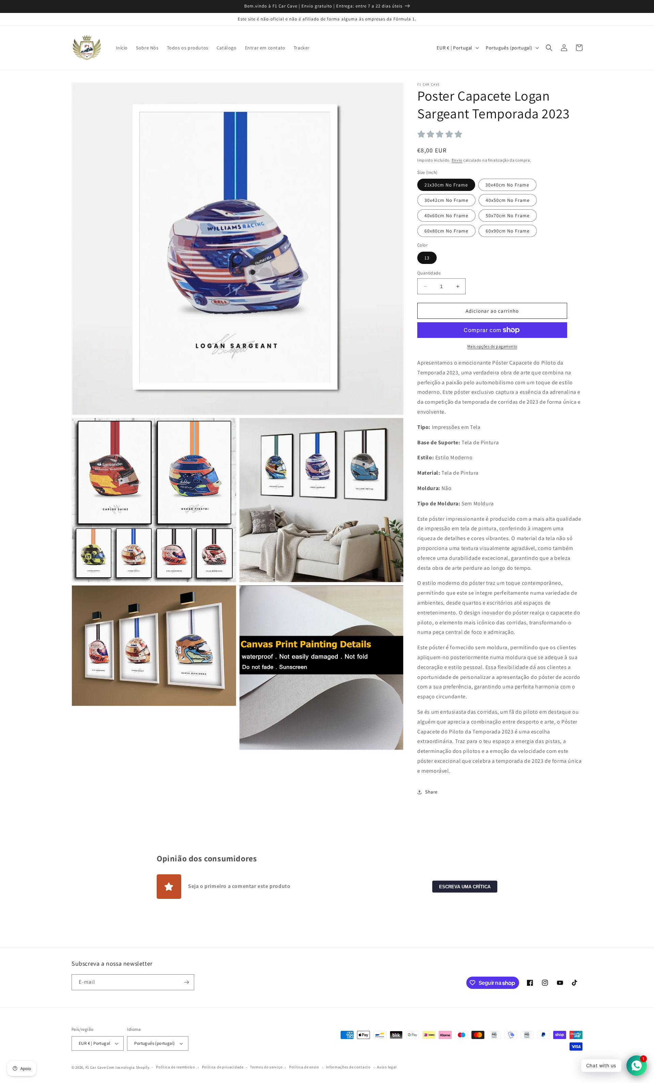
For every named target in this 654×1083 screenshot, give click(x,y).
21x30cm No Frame (446, 185)
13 (427, 258)
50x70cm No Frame (508, 215)
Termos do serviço (266, 1067)
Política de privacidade (223, 1067)
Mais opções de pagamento (492, 346)
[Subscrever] (186, 982)
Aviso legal (387, 1067)
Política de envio (304, 1067)
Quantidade (428, 273)
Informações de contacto (348, 1067)
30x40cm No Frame (507, 185)
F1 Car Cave (95, 1067)
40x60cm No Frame (446, 215)
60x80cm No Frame (446, 231)
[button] (549, 47)
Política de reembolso (175, 1067)
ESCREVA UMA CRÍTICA (464, 886)
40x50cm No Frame (508, 200)
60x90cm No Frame (508, 231)
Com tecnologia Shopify (128, 1067)
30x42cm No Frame (446, 200)
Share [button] (431, 792)
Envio (457, 160)
